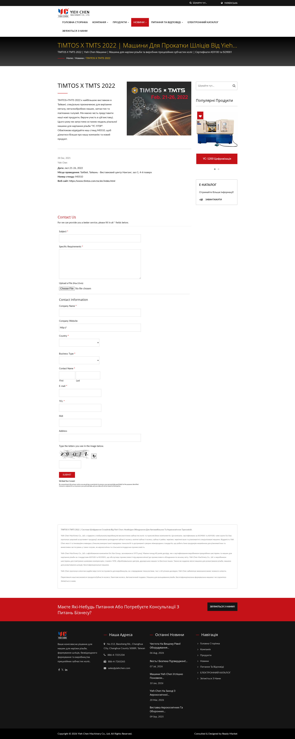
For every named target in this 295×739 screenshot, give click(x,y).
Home (69, 58)
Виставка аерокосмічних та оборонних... (166, 709)
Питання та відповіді (166, 22)
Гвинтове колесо (118, 577)
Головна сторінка (75, 22)
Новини (139, 22)
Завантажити (213, 199)
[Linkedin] (66, 670)
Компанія (99, 22)
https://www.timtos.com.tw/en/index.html (92, 181)
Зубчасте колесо (103, 577)
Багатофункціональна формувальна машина (194, 577)
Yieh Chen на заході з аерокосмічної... (162, 692)
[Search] (234, 86)
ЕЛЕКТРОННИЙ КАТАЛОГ (203, 22)
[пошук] (190, 3)
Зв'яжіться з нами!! (222, 607)
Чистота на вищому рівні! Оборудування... (165, 645)
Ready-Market (229, 734)
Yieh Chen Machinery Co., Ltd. (94, 734)
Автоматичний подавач (136, 577)
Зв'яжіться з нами (74, 31)
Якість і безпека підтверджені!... (168, 661)
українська (230, 3)
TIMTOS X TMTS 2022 (98, 58)
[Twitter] (62, 670)
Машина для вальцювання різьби (161, 577)
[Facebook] (59, 670)
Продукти (120, 22)
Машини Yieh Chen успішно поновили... (166, 676)
